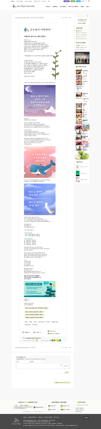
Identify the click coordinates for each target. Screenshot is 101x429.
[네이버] (21, 359)
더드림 (78, 1)
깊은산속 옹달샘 (19, 1)
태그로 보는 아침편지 (81, 42)
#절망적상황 (54, 321)
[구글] (20, 359)
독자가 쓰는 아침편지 (73, 6)
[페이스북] (18, 359)
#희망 (26, 321)
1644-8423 (59, 423)
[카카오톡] (23, 359)
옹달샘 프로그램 (82, 66)
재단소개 (48, 6)
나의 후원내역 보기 (27, 411)
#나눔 (81, 47)
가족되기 (84, 23)
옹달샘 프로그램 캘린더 (54, 333)
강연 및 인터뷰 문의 (80, 409)
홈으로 (12, 1)
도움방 (24, 417)
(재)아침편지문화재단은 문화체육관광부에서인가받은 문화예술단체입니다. (23, 407)
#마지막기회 (41, 321)
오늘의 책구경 (53, 331)
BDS (49, 1)
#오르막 (48, 321)
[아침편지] (17, 359)
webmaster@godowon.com (72, 425)
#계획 (80, 49)
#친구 (82, 45)
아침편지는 (55, 6)
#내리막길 (34, 324)
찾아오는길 (56, 417)
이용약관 (40, 417)
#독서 (84, 49)
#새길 (35, 321)
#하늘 (30, 321)
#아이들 (85, 47)
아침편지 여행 (37, 1)
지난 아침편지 (63, 6)
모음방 (82, 6)
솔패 (73, 1)
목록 (66, 17)
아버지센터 (44, 1)
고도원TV (66, 1)
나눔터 (87, 6)
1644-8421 (79, 405)
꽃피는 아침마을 (28, 1)
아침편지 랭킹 (79, 28)
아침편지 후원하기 (32, 417)
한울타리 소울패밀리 (24, 405)
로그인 (79, 23)
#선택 (77, 49)
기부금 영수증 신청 (38, 411)
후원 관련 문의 (79, 411)
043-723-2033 (85, 405)
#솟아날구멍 (27, 324)
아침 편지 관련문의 (80, 408)
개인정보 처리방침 (48, 417)
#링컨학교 (78, 45)
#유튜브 (77, 47)
